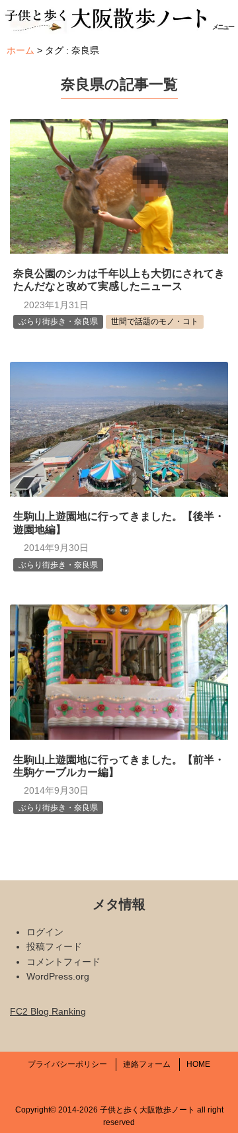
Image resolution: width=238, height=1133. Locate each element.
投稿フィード (54, 946)
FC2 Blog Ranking (48, 1011)
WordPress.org (57, 976)
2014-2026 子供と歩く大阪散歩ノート (126, 1109)
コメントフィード (63, 961)
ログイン (44, 932)
